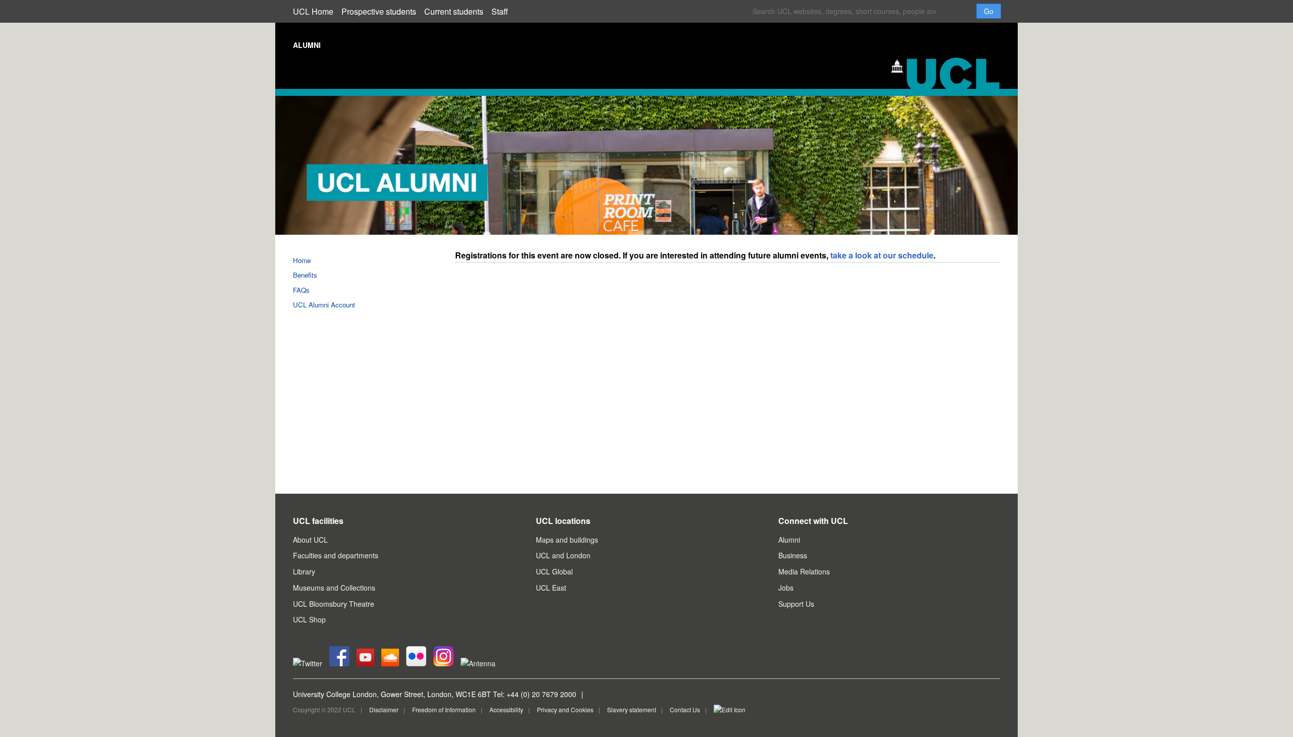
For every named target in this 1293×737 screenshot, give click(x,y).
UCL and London (563, 555)
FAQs (301, 290)
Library (304, 571)
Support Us (796, 604)
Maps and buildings (567, 540)
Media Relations (804, 571)
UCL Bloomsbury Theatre (333, 604)
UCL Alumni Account (324, 304)
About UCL (310, 540)
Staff (499, 11)
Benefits (305, 275)
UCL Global (554, 571)
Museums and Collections (334, 588)
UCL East (551, 588)
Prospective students (378, 11)
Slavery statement (631, 709)
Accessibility (506, 709)
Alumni (789, 540)
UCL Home (313, 11)
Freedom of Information (444, 709)
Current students (453, 11)
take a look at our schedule (881, 255)
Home (302, 260)
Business (792, 555)
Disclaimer (384, 709)
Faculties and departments (335, 555)
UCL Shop (309, 619)
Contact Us (685, 709)
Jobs (785, 588)
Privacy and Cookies (565, 709)
